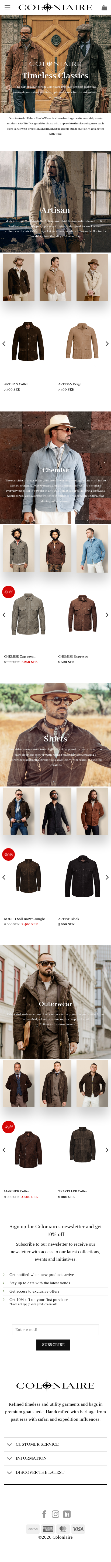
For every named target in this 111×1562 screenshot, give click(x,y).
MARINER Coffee (16, 1191)
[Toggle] (9, 1445)
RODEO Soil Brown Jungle (24, 919)
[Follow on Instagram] (55, 1515)
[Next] (106, 354)
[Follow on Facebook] (44, 1515)
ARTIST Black (68, 919)
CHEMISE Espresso (73, 656)
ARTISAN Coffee (16, 384)
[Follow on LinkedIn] (67, 1515)
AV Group (66, 1499)
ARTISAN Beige (69, 384)
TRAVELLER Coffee (72, 1191)
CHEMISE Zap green (20, 656)
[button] (7, 7)
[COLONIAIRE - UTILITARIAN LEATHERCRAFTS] (55, 7)
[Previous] (4, 354)
